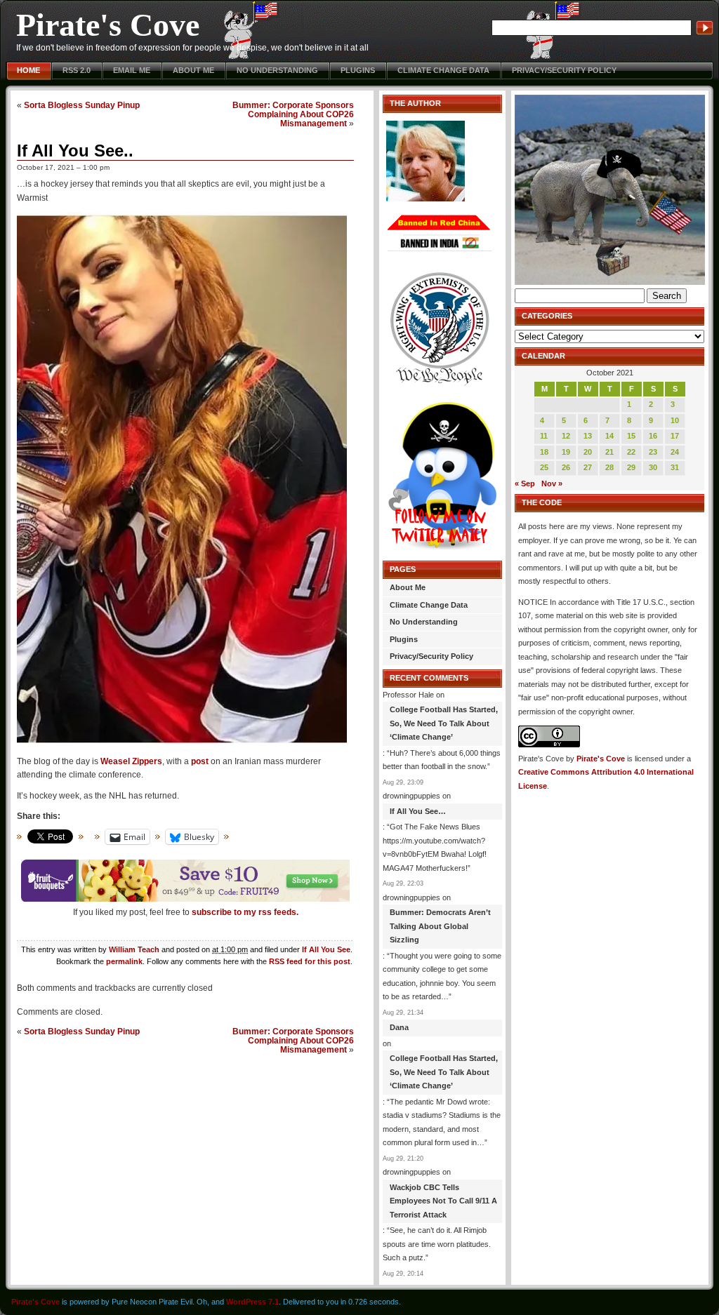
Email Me (131, 70)
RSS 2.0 (76, 70)
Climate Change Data (443, 70)
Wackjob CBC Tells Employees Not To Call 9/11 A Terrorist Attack (443, 1201)
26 (566, 467)
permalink (124, 961)
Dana (399, 1027)
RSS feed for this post (309, 961)
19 (566, 452)
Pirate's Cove (107, 25)
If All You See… (418, 811)
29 (631, 467)
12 (566, 436)
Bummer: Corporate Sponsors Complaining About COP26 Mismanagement (293, 114)
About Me (193, 70)
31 (675, 467)
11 (544, 436)
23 (653, 452)
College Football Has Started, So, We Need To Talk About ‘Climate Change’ (444, 723)
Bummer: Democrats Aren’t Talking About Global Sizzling (440, 926)
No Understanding (277, 70)
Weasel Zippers (131, 761)
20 (587, 452)
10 (675, 420)
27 (587, 467)
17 (675, 436)
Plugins (358, 70)
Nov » (551, 483)
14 (609, 436)
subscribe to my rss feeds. (245, 912)
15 (631, 436)
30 (653, 467)
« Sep (525, 483)
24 (675, 452)
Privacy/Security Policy (564, 70)
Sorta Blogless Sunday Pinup (82, 104)
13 (587, 436)
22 (631, 452)
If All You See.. (75, 150)
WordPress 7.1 (252, 1301)
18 (544, 452)
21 (609, 452)
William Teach (134, 949)
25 (544, 467)
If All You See (326, 949)
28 (609, 467)
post (200, 761)
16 (653, 436)
